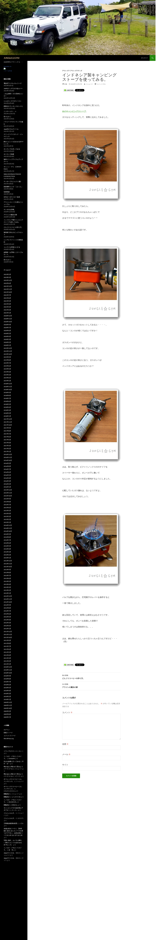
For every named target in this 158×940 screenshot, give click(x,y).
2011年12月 (8, 631)
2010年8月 (7, 679)
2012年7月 (7, 611)
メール (66, 754)
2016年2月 (7, 484)
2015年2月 (7, 519)
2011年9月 (7, 640)
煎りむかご (7, 116)
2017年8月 (7, 431)
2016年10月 (8, 460)
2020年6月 (7, 330)
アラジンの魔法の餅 (70, 685)
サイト (65, 764)
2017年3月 (7, 446)
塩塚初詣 (7, 192)
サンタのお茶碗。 (10, 209)
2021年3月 (7, 307)
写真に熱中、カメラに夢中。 (13, 840)
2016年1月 (7, 487)
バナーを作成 (8, 71)
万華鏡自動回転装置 (10, 823)
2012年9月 (7, 605)
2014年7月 (7, 540)
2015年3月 (7, 516)
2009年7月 (7, 717)
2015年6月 (7, 507)
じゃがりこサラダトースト (12, 101)
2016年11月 (8, 457)
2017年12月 (8, 419)
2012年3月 (7, 623)
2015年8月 (7, 502)
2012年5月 (7, 617)
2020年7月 (7, 327)
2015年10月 (8, 496)
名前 (65, 744)
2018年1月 (7, 416)
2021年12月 (8, 286)
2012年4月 (7, 620)
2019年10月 (8, 354)
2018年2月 (7, 413)
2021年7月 (7, 295)
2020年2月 (7, 342)
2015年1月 (7, 522)
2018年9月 (7, 392)
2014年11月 (8, 528)
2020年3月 (7, 339)
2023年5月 (7, 274)
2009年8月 (7, 714)
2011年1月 (7, 664)
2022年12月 (8, 280)
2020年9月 (7, 325)
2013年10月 (8, 567)
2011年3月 (7, 658)
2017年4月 (7, 443)
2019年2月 (7, 378)
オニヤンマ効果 (9, 154)
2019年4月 (7, 372)
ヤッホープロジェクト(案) (12, 181)
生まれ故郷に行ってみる (12, 761)
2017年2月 (7, 448)
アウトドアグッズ (76, 71)
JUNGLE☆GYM (11, 58)
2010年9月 (7, 676)
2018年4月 (7, 407)
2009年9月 (7, 711)
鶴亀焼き (7, 794)
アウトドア (66, 71)
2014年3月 (7, 552)
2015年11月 (8, 493)
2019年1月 (7, 381)
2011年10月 (8, 637)
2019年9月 (7, 357)
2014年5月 (7, 546)
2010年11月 (8, 670)
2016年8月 (7, 466)
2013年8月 (7, 572)
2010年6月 (7, 685)
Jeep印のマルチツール (11, 129)
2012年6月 (7, 614)
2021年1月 (7, 313)
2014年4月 (7, 549)
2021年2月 (7, 310)
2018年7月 (7, 398)
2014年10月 (8, 531)
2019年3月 (7, 375)
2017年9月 (7, 428)
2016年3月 (7, 481)
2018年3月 (7, 410)
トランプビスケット (10, 751)
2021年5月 (7, 301)
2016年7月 (7, 469)
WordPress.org (9, 738)
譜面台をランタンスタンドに (13, 106)
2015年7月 (7, 505)
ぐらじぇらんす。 (10, 813)
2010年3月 (7, 693)
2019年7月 (7, 363)
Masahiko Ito (7, 66)
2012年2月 (7, 626)
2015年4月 (7, 513)
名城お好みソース (10, 828)
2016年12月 (8, 454)
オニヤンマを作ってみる (12, 149)
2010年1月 (7, 699)
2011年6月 (7, 649)
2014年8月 (7, 537)
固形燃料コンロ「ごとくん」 (13, 187)
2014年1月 (7, 558)
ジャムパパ (89, 84)
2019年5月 (7, 369)
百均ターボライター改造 (12, 197)
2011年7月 (7, 646)
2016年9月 (7, 463)
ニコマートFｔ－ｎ (10, 111)
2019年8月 (7, 360)
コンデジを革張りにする (12, 247)
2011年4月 (7, 655)
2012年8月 (7, 608)
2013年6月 (7, 578)
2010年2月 (7, 696)
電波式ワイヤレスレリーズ (12, 83)
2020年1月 (7, 345)
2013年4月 (7, 584)
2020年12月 (8, 316)
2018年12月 (8, 384)
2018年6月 (7, 401)
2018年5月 (7, 404)
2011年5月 (7, 652)
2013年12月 (8, 561)
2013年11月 (8, 564)
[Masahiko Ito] (5, 68)
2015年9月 (7, 499)
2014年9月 (7, 534)
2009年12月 (8, 702)
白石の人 (15, 805)
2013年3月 (7, 587)
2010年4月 (7, 690)
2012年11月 (8, 599)
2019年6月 (7, 366)
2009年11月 (8, 705)
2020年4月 (7, 336)
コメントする (101, 84)
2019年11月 (8, 351)
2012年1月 (7, 628)
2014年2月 (7, 555)
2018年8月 (7, 395)
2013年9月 (7, 569)
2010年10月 (8, 673)
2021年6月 (7, 298)
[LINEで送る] (68, 90)
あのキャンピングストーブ (74, 111)
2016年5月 (7, 475)
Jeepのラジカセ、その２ (12, 853)
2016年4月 (7, 478)
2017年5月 (7, 440)
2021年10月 (8, 292)
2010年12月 (8, 667)
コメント (67, 712)
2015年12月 (8, 490)
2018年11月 (8, 386)
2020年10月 (8, 322)
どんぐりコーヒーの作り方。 (73, 676)
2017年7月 (7, 434)
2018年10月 (8, 389)
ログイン (7, 730)
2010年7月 (7, 682)
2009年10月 (8, 708)
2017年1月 (7, 451)
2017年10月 (8, 425)
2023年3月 (7, 277)
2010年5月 (7, 688)
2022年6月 (7, 283)
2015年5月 (7, 510)
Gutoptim (12, 758)
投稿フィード (8, 733)
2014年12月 (8, 525)
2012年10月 (8, 602)
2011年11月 (8, 634)
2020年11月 (8, 319)
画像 (65, 84)
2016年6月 (7, 472)
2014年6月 (7, 543)
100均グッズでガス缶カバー (13, 88)
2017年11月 (8, 422)
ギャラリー (144, 58)
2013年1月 (7, 593)
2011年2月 (7, 661)
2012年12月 (8, 596)
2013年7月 (7, 575)
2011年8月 (7, 643)
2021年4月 (7, 304)
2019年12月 (8, 348)
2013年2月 (7, 590)
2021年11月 (8, 289)
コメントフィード (10, 735)
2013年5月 (7, 581)
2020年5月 (7, 333)
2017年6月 (7, 437)
